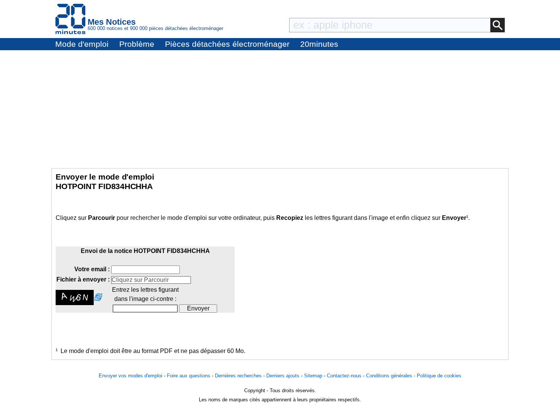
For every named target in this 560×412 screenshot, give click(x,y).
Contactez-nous (344, 376)
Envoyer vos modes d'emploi (130, 376)
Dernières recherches (238, 376)
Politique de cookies (439, 376)
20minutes (319, 44)
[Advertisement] (280, 107)
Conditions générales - (391, 376)
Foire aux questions (188, 376)
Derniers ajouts (282, 376)
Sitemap (313, 376)
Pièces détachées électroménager (227, 44)
